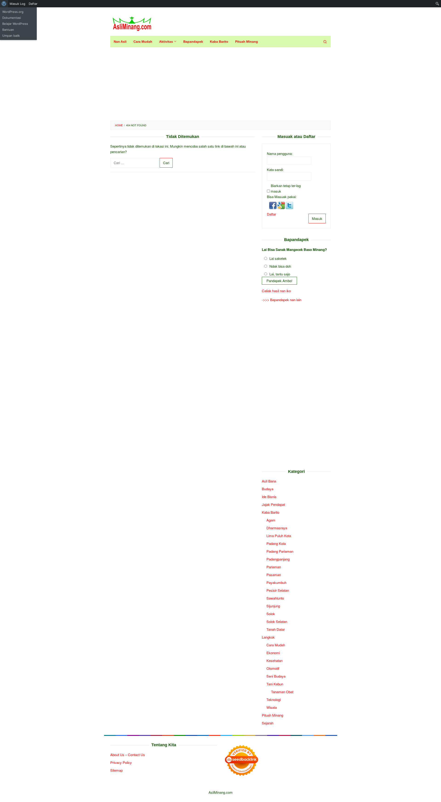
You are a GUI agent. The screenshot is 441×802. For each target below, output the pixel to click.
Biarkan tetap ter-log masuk (286, 188)
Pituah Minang (272, 715)
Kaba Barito (270, 512)
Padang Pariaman (279, 551)
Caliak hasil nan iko (276, 290)
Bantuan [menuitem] (8, 29)
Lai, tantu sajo (279, 274)
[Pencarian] (325, 41)
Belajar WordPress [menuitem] (15, 23)
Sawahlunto (275, 598)
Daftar (271, 214)
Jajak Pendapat (273, 504)
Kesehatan (274, 660)
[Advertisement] (220, 84)
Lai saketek (278, 258)
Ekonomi (273, 652)
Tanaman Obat (282, 691)
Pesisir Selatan (277, 590)
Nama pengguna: (280, 153)
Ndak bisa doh (280, 266)
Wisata (271, 707)
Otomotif (272, 668)
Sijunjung (273, 605)
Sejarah (267, 723)
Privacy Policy (121, 762)
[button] (273, 204)
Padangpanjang (278, 559)
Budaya (267, 488)
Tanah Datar (275, 629)
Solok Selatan (276, 621)
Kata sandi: (275, 169)
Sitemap (116, 770)
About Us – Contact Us (127, 754)
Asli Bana (269, 481)
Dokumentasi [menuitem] (11, 18)
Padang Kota (276, 543)
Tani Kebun (274, 683)
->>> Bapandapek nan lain (281, 299)
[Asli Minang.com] (132, 22)
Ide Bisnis (269, 496)
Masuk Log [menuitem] (17, 4)
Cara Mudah (275, 644)
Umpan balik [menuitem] (11, 35)
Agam (270, 520)
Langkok (268, 637)
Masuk (317, 218)
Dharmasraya (276, 527)
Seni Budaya (276, 676)
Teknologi (273, 699)
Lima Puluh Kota (278, 535)
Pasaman (273, 574)
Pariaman (273, 566)
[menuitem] (4, 3)
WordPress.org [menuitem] (12, 12)
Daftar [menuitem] (33, 4)
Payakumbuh (276, 582)
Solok (270, 613)
